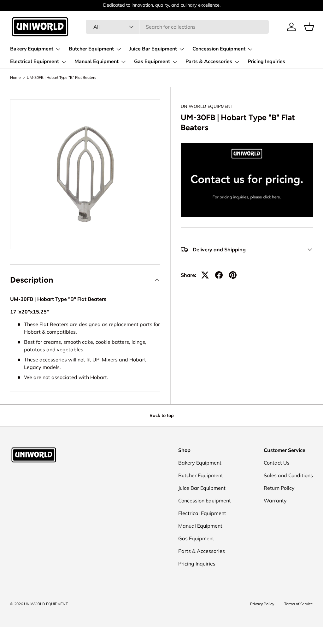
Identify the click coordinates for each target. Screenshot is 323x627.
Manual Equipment (200, 526)
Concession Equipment (204, 500)
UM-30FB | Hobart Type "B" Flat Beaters (61, 77)
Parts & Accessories (201, 551)
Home (15, 77)
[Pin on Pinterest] (233, 275)
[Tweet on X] (205, 275)
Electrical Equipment (202, 513)
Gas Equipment (196, 538)
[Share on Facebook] (219, 275)
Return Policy (279, 488)
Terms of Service (298, 603)
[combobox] (177, 27)
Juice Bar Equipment (202, 488)
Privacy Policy (262, 603)
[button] (309, 27)
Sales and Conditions (288, 475)
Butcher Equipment (200, 475)
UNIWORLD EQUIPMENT (207, 106)
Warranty (275, 500)
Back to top (162, 415)
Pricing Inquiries (266, 61)
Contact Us (277, 463)
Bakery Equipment (199, 463)
